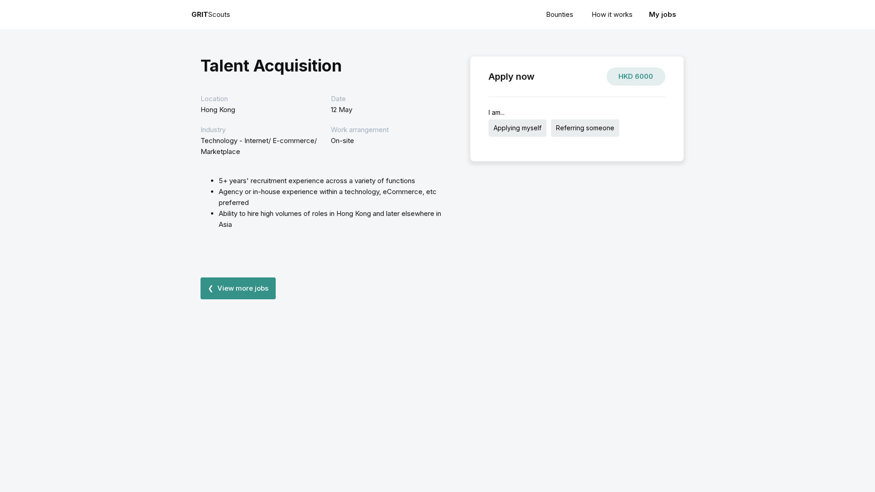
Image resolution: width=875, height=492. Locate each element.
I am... (496, 112)
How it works (612, 14)
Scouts (210, 14)
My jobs (662, 14)
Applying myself (517, 128)
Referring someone (585, 128)
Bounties (559, 14)
